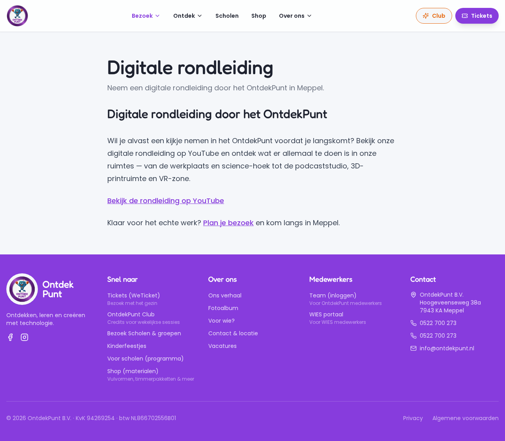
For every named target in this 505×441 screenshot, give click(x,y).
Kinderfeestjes (126, 346)
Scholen (227, 16)
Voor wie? (221, 321)
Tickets (481, 16)
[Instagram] (24, 337)
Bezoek (142, 16)
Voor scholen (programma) (145, 359)
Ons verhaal (224, 295)
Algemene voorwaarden (465, 418)
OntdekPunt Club (131, 314)
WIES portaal (326, 314)
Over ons (292, 16)
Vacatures (222, 346)
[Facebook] (10, 337)
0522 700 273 (438, 323)
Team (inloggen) (333, 295)
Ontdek (184, 16)
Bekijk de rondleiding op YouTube (165, 201)
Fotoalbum (223, 308)
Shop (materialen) (133, 371)
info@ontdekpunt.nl (447, 348)
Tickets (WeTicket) (133, 295)
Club (438, 16)
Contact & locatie (233, 333)
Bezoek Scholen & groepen (144, 333)
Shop (258, 16)
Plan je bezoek (228, 223)
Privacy (413, 418)
